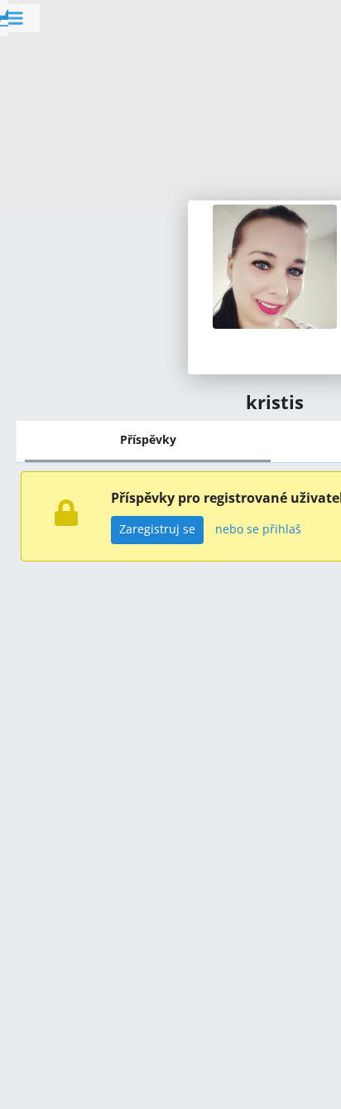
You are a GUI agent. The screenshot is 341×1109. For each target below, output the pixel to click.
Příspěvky (148, 439)
